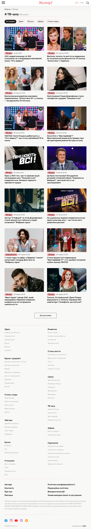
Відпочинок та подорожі (57, 358)
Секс (6, 468)
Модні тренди (10, 409)
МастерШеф (52, 416)
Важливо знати (53, 343)
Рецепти (8, 445)
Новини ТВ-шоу (53, 409)
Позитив (51, 365)
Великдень (52, 394)
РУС (82, 3)
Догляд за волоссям (12, 365)
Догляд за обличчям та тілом (15, 362)
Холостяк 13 (52, 413)
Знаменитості (11, 255)
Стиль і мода (52, 21)
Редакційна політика (58, 488)
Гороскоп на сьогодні (55, 446)
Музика (7, 347)
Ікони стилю (9, 405)
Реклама (9, 495)
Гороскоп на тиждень (56, 450)
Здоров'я (8, 379)
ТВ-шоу (30, 21)
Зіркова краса (10, 340)
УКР (77, 3)
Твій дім (8, 420)
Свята (50, 377)
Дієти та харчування (12, 376)
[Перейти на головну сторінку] (45, 3)
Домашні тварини (11, 427)
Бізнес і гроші (53, 333)
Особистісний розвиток (56, 336)
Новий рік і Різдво (54, 384)
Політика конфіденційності (61, 485)
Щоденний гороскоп (55, 464)
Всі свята (51, 398)
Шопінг (7, 412)
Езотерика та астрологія (57, 355)
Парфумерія (9, 383)
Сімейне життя (10, 471)
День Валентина (54, 380)
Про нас (8, 492)
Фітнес (7, 387)
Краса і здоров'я (13, 359)
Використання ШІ (56, 492)
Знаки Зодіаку (53, 460)
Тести (50, 362)
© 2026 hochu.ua (11, 526)
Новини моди (9, 398)
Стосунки (9, 461)
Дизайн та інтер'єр (12, 423)
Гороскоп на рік (53, 457)
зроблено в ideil (79, 526)
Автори (8, 485)
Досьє (7, 343)
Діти (6, 475)
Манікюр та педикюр (12, 372)
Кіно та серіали (53, 431)
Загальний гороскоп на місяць (59, 453)
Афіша (41, 21)
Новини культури (54, 435)
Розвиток (52, 329)
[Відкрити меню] (3, 2)
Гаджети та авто (54, 369)
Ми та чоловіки (10, 464)
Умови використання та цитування (64, 495)
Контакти (9, 488)
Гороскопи (53, 443)
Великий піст (52, 391)
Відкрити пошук (87, 3)
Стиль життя (54, 352)
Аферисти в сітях (54, 420)
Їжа (6, 449)
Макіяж (7, 369)
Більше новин (45, 315)
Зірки (21, 21)
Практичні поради (11, 401)
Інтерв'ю (8, 350)
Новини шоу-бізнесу (12, 333)
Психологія (52, 340)
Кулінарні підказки (11, 453)
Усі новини (10, 21)
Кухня (7, 442)
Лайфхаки (8, 434)
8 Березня (51, 387)
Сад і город (9, 431)
